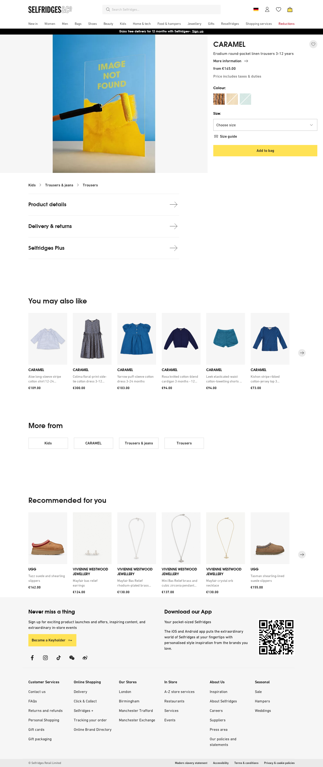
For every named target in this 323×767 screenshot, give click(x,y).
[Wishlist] (278, 9)
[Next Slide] (302, 353)
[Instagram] (45, 660)
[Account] (267, 9)
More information (227, 61)
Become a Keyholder (48, 640)
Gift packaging (40, 739)
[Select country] (256, 9)
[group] (161, 353)
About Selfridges (223, 701)
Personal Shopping (43, 720)
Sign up (198, 31)
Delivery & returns (50, 226)
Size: (217, 113)
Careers (216, 710)
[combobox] (165, 9)
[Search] (108, 9)
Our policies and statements (223, 742)
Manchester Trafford (136, 710)
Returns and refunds (45, 710)
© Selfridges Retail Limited (44, 763)
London (125, 691)
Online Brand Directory (93, 729)
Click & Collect (85, 701)
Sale (258, 691)
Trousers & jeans (59, 185)
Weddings (263, 710)
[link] (46, 379)
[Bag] (290, 9)
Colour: (219, 88)
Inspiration (218, 691)
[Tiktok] (58, 660)
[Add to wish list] (313, 44)
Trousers (90, 185)
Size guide (228, 136)
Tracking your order (90, 720)
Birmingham (129, 701)
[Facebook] (32, 660)
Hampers (262, 701)
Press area (218, 729)
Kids (32, 185)
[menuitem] (33, 23)
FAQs (32, 701)
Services (171, 710)
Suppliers (218, 720)
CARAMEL (229, 44)
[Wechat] (72, 660)
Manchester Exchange (137, 720)
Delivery (80, 691)
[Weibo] (85, 660)
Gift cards (36, 729)
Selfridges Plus (46, 248)
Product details (47, 204)
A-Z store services (179, 691)
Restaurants (174, 701)
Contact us (37, 691)
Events (169, 720)
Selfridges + (83, 710)
